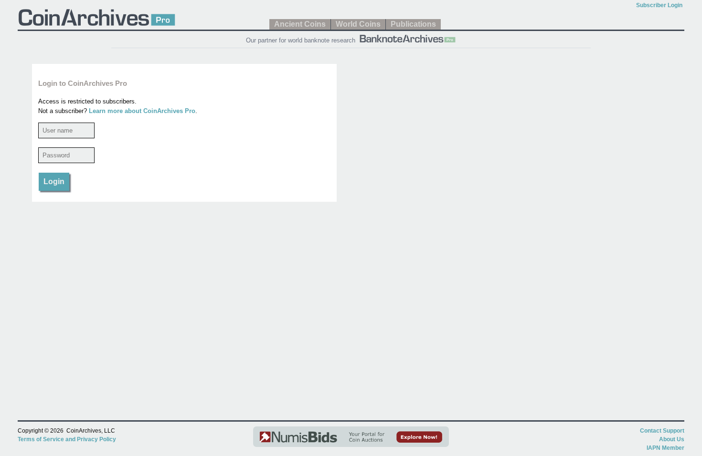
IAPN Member (665, 448)
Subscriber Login (659, 5)
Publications (413, 24)
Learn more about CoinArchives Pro (142, 110)
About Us (671, 439)
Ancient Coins (300, 24)
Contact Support (662, 430)
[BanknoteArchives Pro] (407, 37)
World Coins (358, 24)
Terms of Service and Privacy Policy (67, 439)
